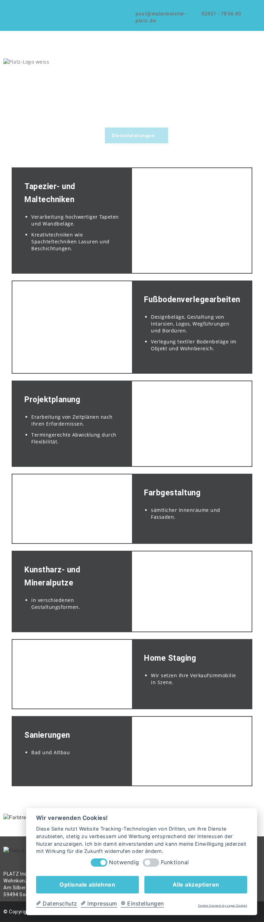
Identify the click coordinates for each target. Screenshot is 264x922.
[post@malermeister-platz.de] (138, 6)
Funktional (175, 862)
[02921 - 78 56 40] (204, 6)
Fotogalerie (189, 135)
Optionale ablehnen (87, 884)
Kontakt (227, 135)
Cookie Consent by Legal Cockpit (223, 905)
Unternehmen (81, 135)
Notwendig (124, 862)
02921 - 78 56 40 (221, 14)
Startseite (39, 135)
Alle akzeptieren (196, 884)
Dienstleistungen (133, 135)
